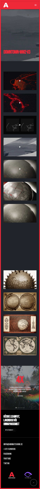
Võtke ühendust (9, 430)
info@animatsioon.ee (13, 444)
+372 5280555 (9, 449)
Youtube (7, 458)
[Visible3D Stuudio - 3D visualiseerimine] (28, 475)
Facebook (7, 453)
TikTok (6, 463)
